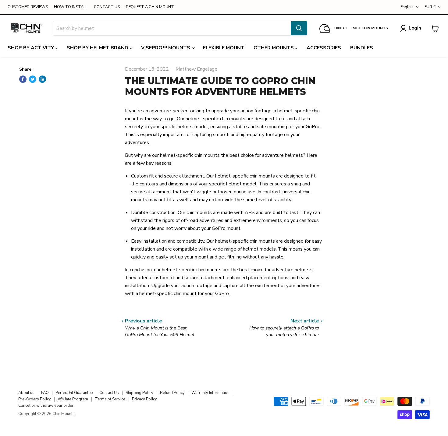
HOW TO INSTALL (71, 7)
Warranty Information (210, 393)
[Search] (299, 28)
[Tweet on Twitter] (32, 79)
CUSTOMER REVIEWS (28, 7)
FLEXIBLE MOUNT (223, 47)
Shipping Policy (139, 393)
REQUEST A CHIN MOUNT (150, 7)
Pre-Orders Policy (34, 399)
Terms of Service (110, 399)
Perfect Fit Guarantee (74, 393)
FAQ (45, 393)
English (407, 7)
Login (415, 28)
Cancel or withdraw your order (45, 405)
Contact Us (109, 393)
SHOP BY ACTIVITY (31, 47)
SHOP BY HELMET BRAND (98, 47)
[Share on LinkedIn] (42, 79)
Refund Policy (172, 393)
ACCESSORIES (324, 47)
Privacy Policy (144, 399)
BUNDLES (361, 47)
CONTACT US (107, 7)
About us (26, 393)
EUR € (430, 7)
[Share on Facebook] (23, 79)
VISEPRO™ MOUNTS (166, 47)
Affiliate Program (73, 399)
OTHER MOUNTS (274, 47)
